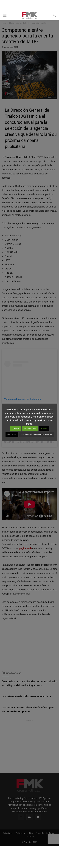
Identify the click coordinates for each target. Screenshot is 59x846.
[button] (54, 15)
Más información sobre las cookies (36, 434)
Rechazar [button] (11, 434)
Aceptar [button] (15, 429)
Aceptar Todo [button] (30, 429)
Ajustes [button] (44, 429)
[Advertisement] (29, 6)
